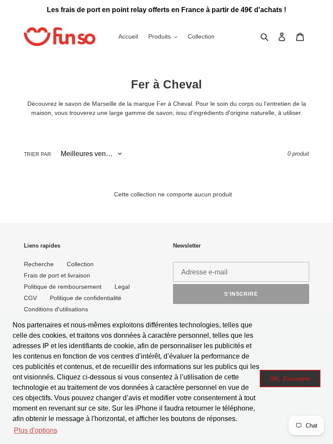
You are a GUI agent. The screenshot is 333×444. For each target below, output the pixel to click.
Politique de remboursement (62, 286)
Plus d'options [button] (35, 430)
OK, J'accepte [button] (290, 378)
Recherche (39, 264)
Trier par (37, 154)
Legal (122, 286)
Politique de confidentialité (85, 297)
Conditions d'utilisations (56, 309)
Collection (80, 264)
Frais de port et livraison (57, 275)
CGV (30, 297)
